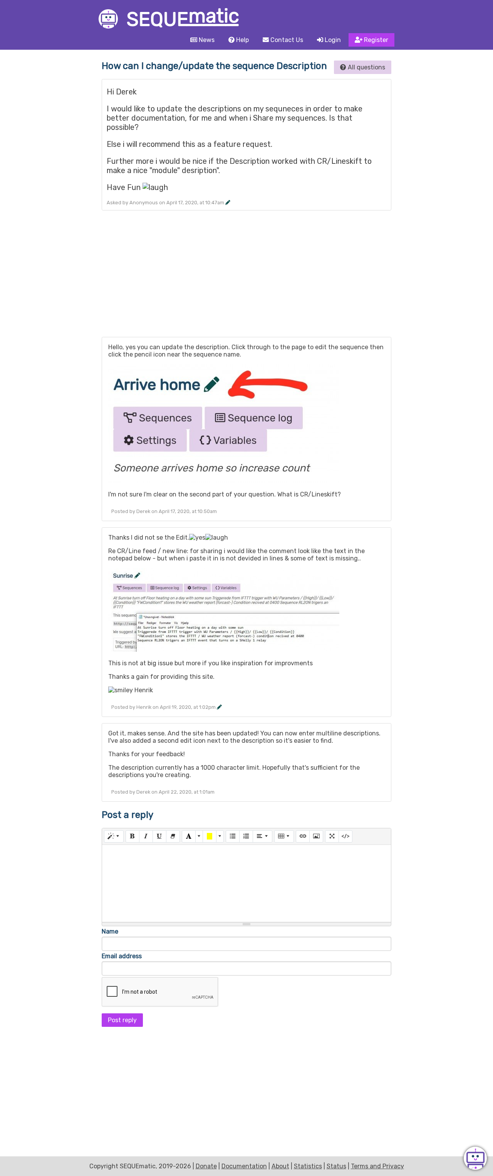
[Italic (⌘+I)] (146, 836)
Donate (206, 1166)
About (280, 1166)
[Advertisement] (246, 277)
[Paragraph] (262, 836)
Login (332, 40)
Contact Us (286, 40)
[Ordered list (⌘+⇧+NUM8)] (246, 836)
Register (375, 40)
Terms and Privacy (377, 1166)
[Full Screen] (332, 836)
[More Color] (199, 836)
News (206, 40)
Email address (122, 956)
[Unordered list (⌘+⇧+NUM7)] (233, 836)
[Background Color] (209, 836)
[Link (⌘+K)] (303, 836)
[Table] (284, 836)
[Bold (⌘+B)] (132, 836)
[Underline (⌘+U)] (159, 836)
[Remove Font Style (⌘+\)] (173, 836)
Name (110, 931)
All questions (365, 67)
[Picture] (316, 836)
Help (242, 40)
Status (336, 1166)
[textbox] (246, 883)
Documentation (244, 1166)
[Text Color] (189, 836)
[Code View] (345, 836)
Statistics (308, 1166)
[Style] (114, 836)
